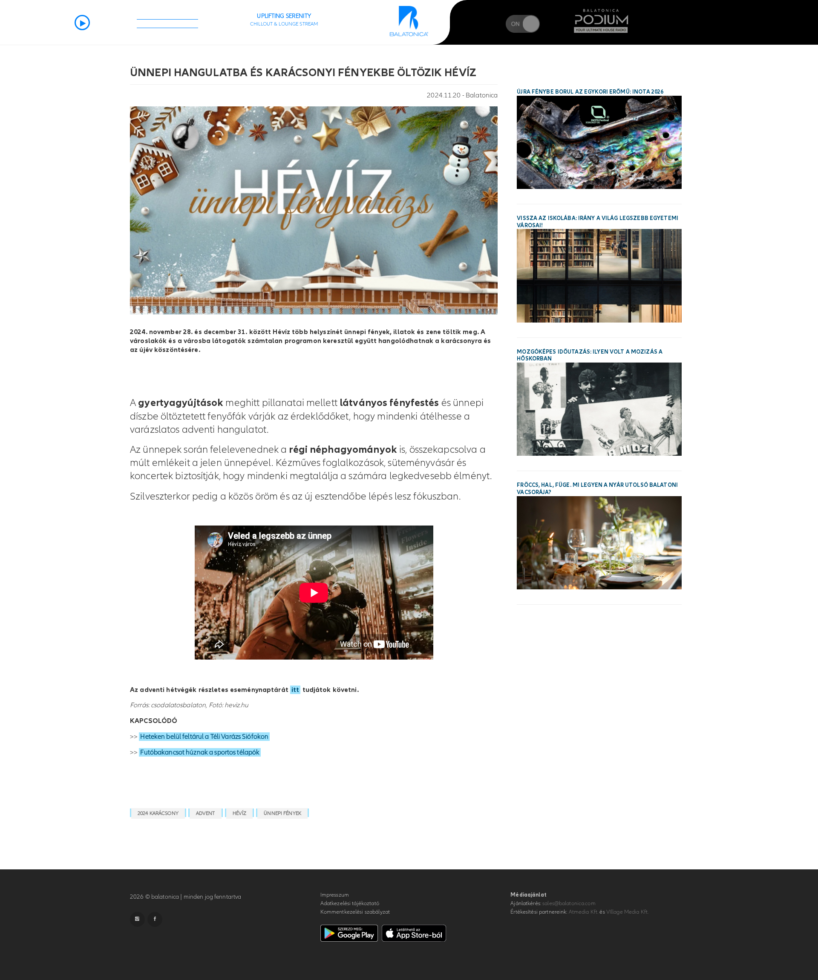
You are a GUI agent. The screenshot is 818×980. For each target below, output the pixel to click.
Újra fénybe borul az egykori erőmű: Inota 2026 (590, 92)
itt (295, 690)
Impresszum (334, 894)
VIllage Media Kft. (627, 912)
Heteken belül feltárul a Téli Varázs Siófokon (204, 736)
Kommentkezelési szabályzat (355, 912)
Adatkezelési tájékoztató (349, 903)
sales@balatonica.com (569, 903)
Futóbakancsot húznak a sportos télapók (199, 752)
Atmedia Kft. (584, 912)
